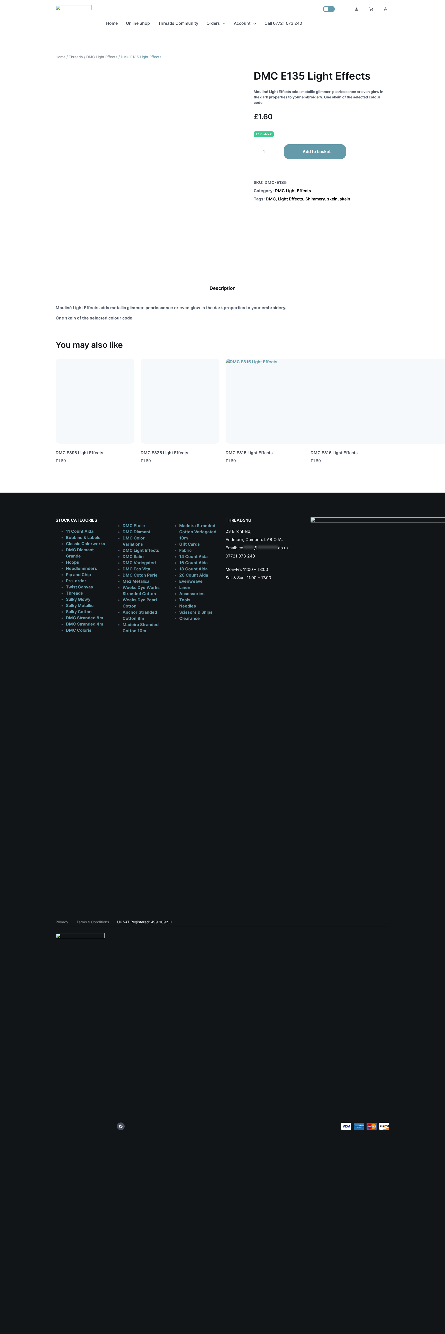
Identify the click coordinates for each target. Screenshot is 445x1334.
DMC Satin (133, 556)
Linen (184, 587)
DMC (271, 198)
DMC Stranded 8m (84, 617)
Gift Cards (189, 544)
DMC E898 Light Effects (79, 452)
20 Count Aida (193, 575)
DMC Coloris (78, 630)
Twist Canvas (79, 586)
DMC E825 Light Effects (164, 452)
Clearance (189, 618)
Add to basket (317, 151)
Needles (187, 606)
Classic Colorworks (85, 543)
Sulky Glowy (78, 599)
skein (345, 198)
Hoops (72, 562)
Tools (184, 599)
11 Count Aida (79, 531)
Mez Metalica (136, 581)
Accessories (191, 593)
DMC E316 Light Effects (334, 452)
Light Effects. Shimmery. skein (308, 198)
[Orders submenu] (224, 23)
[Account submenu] (254, 23)
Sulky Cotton (79, 611)
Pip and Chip (78, 574)
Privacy (62, 922)
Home (60, 57)
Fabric (185, 550)
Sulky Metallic (79, 605)
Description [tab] (223, 288)
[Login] (356, 9)
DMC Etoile (134, 525)
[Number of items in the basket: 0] (370, 8)
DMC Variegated (139, 562)
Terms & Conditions (92, 922)
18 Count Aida (193, 568)
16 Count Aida (193, 562)
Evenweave (191, 581)
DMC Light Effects (101, 57)
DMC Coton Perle (140, 575)
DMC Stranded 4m (84, 624)
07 (228, 556)
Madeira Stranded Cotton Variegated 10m (197, 532)
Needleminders (81, 568)
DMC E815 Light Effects (249, 452)
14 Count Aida (193, 556)
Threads (76, 57)
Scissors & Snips (195, 612)
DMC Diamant (136, 531)
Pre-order (76, 580)
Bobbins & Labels (83, 537)
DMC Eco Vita (136, 568)
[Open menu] (385, 9)
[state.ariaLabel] (385, 460)
